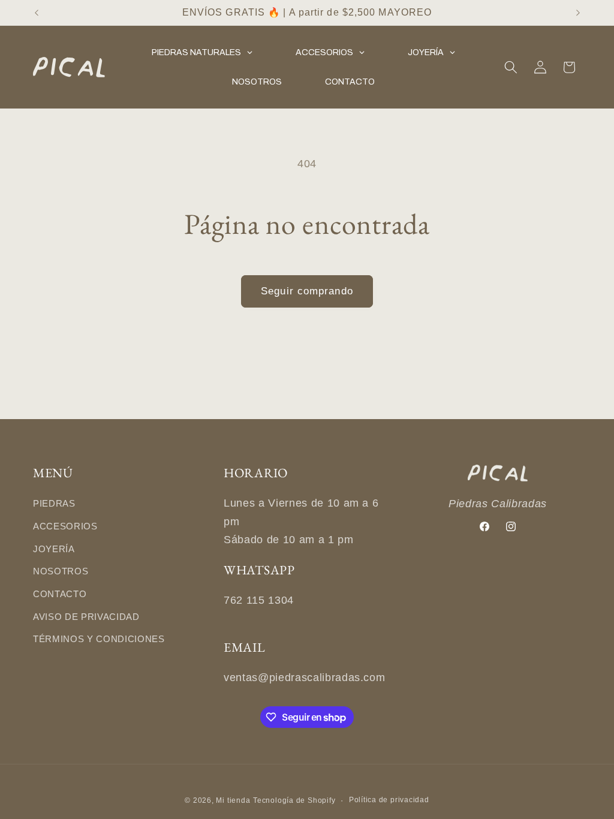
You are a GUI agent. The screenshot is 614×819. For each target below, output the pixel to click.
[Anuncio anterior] (36, 12)
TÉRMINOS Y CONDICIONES (99, 639)
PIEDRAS (54, 503)
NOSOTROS (60, 571)
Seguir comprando (307, 290)
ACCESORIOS (65, 526)
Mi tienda (233, 800)
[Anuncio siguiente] (578, 12)
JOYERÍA (54, 549)
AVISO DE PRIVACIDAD (86, 617)
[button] (510, 67)
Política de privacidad (389, 800)
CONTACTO (59, 594)
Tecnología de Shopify (294, 800)
